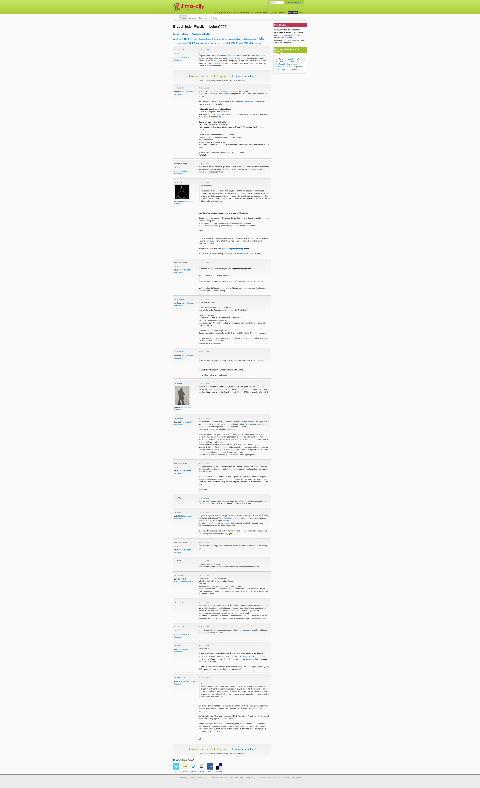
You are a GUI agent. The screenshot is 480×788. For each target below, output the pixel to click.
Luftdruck (226, 93)
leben (262, 38)
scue (178, 53)
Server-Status (295, 777)
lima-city (176, 34)
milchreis (180, 88)
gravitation (254, 39)
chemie (208, 38)
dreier (214, 39)
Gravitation (220, 114)
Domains (272, 12)
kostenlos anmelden (243, 76)
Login (287, 2)
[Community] (177, 16)
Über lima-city (245, 777)
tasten (241, 43)
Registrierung (297, 2)
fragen (225, 38)
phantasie (200, 42)
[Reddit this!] (203, 772)
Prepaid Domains (281, 69)
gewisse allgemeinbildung (239, 38)
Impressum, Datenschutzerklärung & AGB (273, 777)
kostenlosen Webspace (183, 581)
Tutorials (214, 18)
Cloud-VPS (282, 12)
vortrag (258, 42)
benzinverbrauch (198, 39)
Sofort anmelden (289, 35)
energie (220, 38)
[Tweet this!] (177, 772)
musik (191, 42)
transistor (249, 42)
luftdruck (176, 43)
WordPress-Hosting (259, 12)
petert (179, 512)
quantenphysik (222, 43)
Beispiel (202, 139)
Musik (241, 253)
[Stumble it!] (194, 772)
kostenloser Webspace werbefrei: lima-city (198, 7)
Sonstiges (196, 34)
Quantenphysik (250, 101)
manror (179, 182)
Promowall (203, 18)
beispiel (187, 38)
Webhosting (183, 777)
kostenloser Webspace (223, 12)
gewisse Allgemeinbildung (232, 248)
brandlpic (180, 418)
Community (292, 12)
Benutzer (192, 18)
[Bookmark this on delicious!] (220, 772)
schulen (233, 42)
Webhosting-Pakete (241, 12)
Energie (227, 518)
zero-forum (181, 575)
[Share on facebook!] (211, 772)
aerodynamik (178, 39)
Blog (253, 777)
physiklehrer (210, 42)
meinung (183, 43)
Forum (183, 18)
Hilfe (301, 12)
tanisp (179, 645)
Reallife (206, 34)
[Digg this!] (186, 772)
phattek (180, 383)
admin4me (181, 677)
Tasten (210, 93)
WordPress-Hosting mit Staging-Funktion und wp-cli (287, 65)
